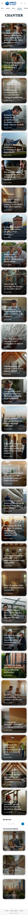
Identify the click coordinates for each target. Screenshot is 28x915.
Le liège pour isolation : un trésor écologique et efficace (13, 724)
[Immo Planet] (10, 3)
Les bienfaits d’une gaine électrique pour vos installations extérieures (13, 669)
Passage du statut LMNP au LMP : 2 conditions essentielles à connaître (13, 847)
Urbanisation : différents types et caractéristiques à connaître (10, 895)
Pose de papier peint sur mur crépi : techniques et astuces (13, 341)
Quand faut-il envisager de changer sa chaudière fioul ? (13, 286)
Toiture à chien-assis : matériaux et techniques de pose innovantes (13, 148)
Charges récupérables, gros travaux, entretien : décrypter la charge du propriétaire (13, 393)
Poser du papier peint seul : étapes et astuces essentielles (14, 587)
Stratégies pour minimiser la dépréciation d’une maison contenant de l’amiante (13, 311)
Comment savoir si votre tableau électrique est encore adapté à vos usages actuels (13, 448)
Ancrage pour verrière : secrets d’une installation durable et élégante (12, 806)
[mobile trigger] (2, 3)
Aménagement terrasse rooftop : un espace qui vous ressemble (13, 422)
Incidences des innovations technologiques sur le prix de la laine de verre (13, 749)
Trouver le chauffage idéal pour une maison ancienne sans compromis (14, 559)
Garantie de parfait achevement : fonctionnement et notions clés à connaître (12, 640)
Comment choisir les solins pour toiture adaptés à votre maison (13, 231)
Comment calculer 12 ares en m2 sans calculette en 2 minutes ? (13, 66)
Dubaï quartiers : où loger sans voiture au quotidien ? (12, 871)
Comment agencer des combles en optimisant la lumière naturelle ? (14, 778)
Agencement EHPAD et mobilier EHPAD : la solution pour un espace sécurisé (13, 477)
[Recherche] (21, 3)
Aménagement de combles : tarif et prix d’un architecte (14, 368)
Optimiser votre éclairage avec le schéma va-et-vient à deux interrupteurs (13, 203)
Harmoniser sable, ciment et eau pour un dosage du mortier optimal (14, 176)
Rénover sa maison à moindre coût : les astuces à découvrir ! (13, 697)
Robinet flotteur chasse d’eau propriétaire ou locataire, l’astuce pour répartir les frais (14, 120)
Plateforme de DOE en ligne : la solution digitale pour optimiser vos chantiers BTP (13, 530)
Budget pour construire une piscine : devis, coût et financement (13, 258)
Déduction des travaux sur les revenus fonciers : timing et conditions (13, 94)
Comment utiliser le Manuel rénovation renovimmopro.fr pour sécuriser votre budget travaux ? (13, 38)
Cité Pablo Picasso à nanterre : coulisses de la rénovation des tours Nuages (14, 504)
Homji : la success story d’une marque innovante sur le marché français (13, 614)
